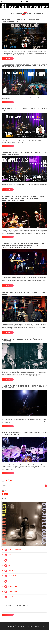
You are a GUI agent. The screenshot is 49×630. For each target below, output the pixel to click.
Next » (11, 480)
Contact (42, 626)
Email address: (4, 608)
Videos (22, 626)
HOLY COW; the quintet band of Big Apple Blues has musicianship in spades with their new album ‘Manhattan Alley (23, 198)
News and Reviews (34, 626)
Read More (7, 58)
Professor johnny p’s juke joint (23, 245)
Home (7, 626)
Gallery (27, 626)
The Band (12, 626)
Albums (17, 626)
